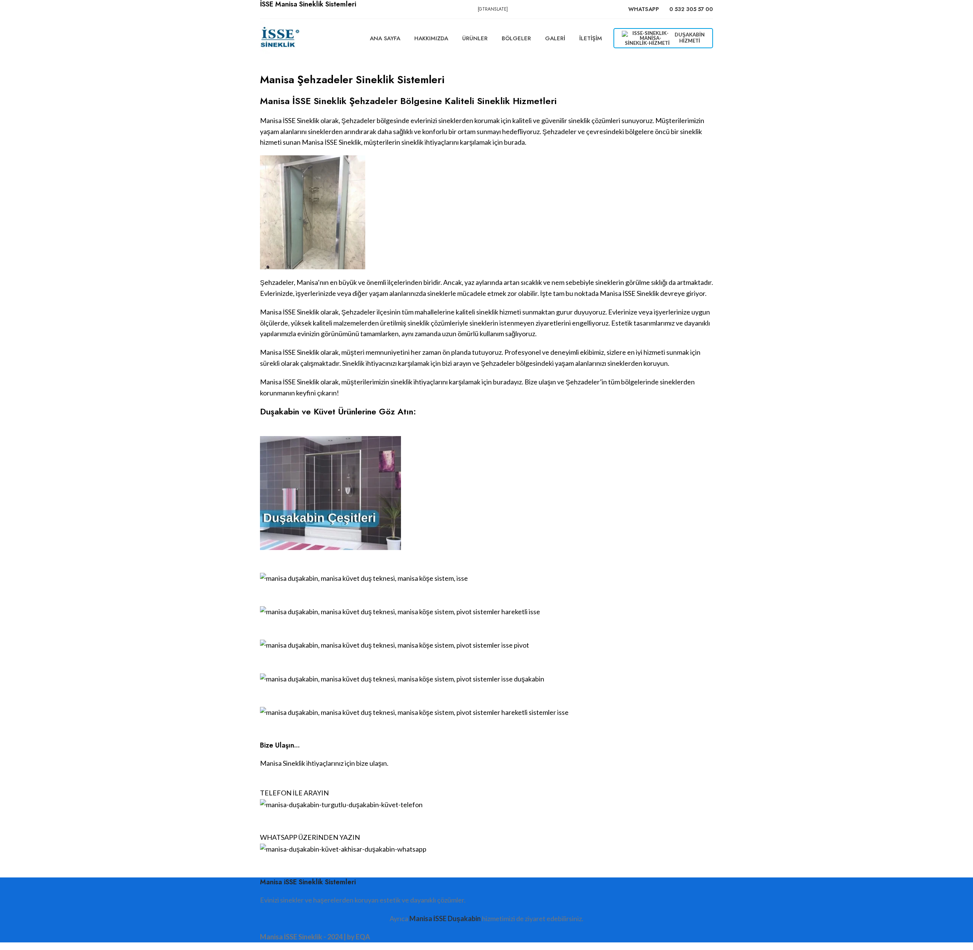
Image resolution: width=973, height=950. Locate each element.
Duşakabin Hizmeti (690, 38)
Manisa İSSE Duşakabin (445, 918)
